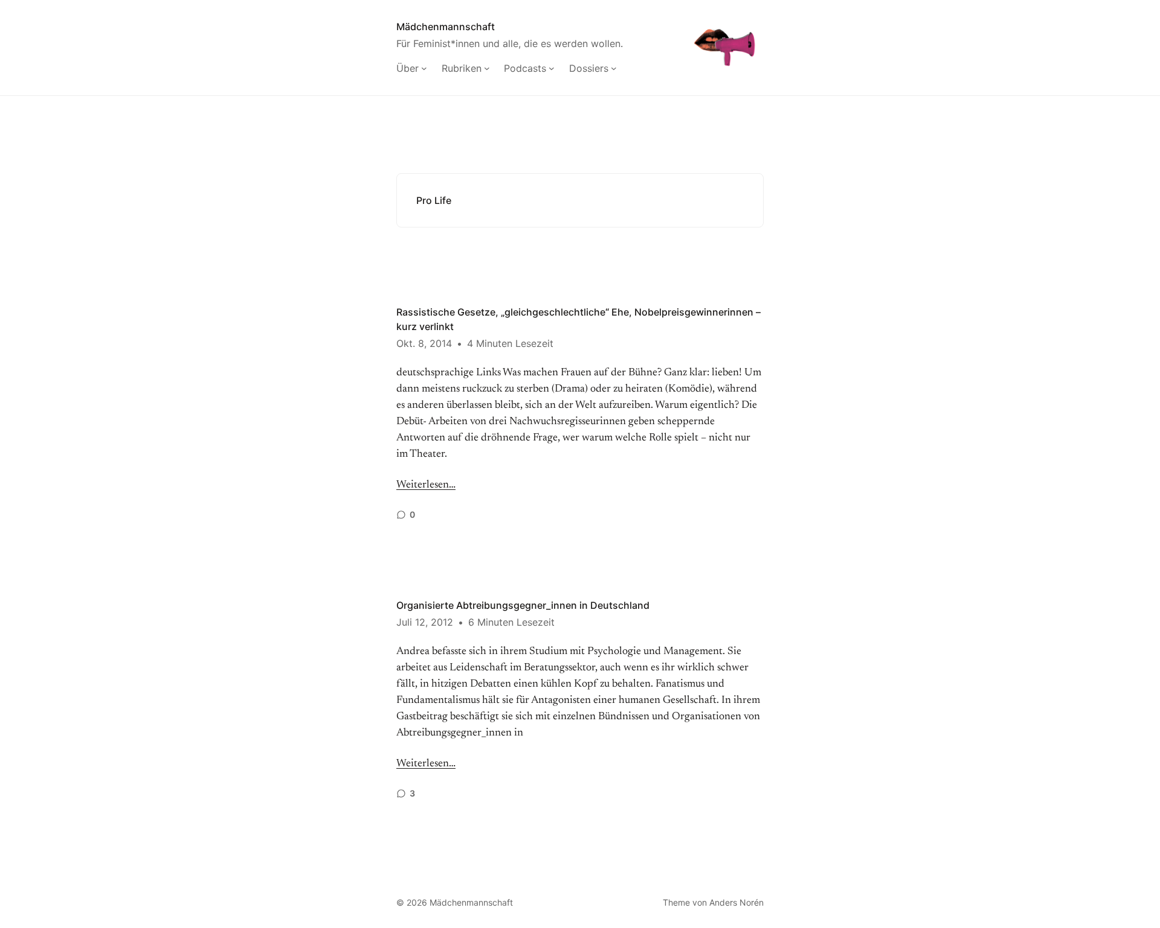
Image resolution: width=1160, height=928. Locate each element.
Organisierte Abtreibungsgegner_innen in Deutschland (522, 605)
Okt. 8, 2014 (424, 343)
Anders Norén (736, 902)
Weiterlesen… (426, 485)
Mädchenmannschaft (445, 27)
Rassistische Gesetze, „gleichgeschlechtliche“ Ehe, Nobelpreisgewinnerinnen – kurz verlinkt (578, 319)
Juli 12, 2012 (424, 622)
